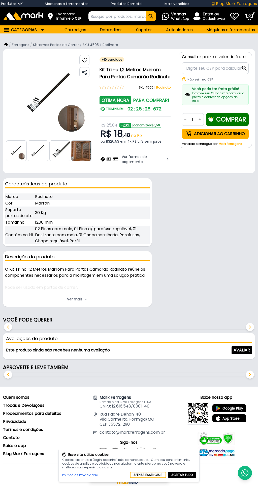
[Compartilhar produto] (84, 72)
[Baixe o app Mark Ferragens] (198, 413)
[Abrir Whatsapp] (245, 473)
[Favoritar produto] (84, 60)
